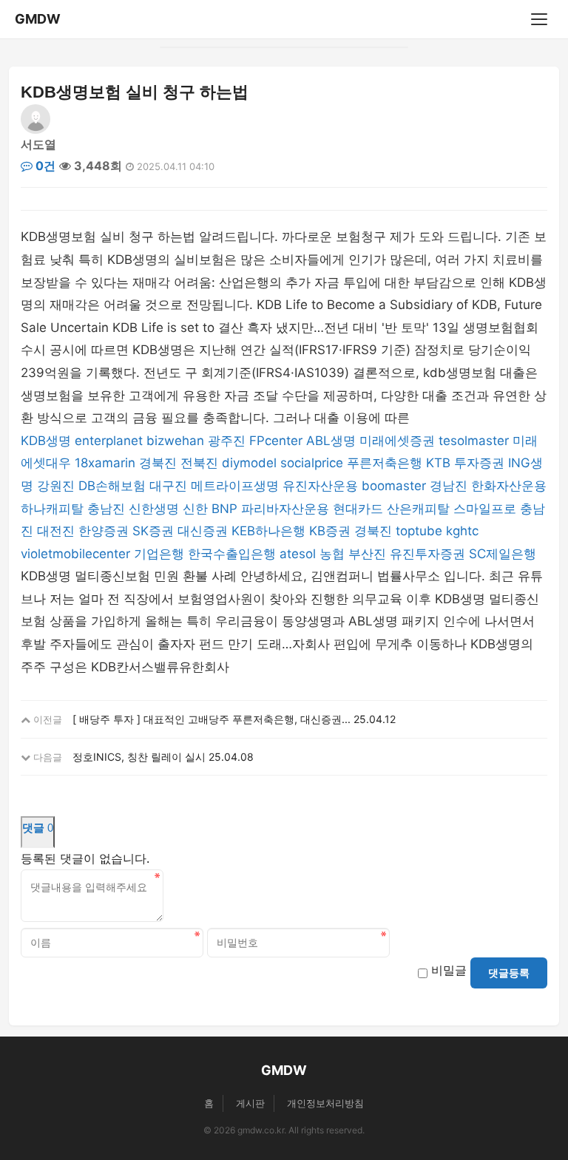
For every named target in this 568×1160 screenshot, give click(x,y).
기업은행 (159, 553)
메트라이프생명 (235, 485)
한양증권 (103, 530)
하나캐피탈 (52, 508)
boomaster (394, 485)
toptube (419, 530)
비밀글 (449, 970)
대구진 (168, 485)
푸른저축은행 (384, 462)
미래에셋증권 (397, 440)
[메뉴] (539, 19)
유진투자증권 (427, 553)
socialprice (311, 462)
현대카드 (358, 508)
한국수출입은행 (232, 553)
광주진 (227, 440)
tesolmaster (474, 440)
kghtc (462, 530)
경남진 (448, 485)
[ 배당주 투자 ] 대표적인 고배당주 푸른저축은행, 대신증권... (211, 719)
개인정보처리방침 (325, 1103)
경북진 (158, 462)
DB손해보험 (112, 485)
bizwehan (175, 440)
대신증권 (203, 530)
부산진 (367, 553)
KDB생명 (46, 440)
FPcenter (275, 440)
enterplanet (109, 440)
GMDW (38, 19)
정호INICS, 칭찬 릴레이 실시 (139, 756)
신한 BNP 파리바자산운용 (256, 508)
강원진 (56, 485)
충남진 (106, 508)
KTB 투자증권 (465, 462)
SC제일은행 (502, 553)
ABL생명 (331, 440)
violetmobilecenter (75, 553)
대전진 (56, 530)
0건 (44, 165)
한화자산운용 (509, 485)
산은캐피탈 (418, 508)
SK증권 (153, 530)
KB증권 (330, 530)
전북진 (199, 462)
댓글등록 (509, 973)
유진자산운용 (320, 485)
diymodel (249, 462)
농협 (332, 553)
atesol (298, 553)
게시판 (250, 1103)
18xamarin (105, 462)
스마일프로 (484, 508)
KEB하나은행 (268, 530)
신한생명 (154, 508)
